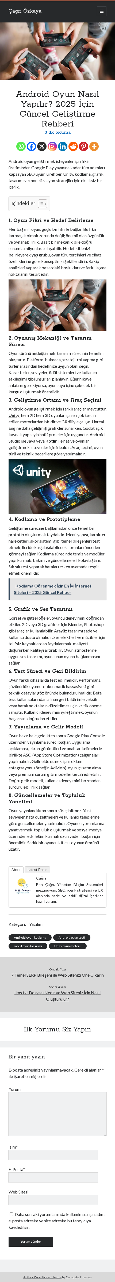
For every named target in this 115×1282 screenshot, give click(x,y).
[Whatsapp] (21, 146)
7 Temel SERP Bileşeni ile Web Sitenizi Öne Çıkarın (57, 974)
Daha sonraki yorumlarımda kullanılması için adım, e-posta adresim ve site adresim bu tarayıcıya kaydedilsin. (57, 1221)
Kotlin (51, 440)
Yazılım (36, 924)
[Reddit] (73, 146)
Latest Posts (37, 870)
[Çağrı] (22, 896)
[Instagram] (52, 146)
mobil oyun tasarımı (28, 946)
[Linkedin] (62, 146)
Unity (14, 415)
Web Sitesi (18, 1191)
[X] (42, 146)
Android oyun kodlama (30, 937)
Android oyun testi (72, 937)
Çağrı (41, 878)
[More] (94, 146)
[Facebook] (31, 146)
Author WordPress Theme (42, 1277)
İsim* (13, 1146)
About (16, 870)
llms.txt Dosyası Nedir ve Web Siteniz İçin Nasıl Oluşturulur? (57, 995)
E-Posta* (17, 1169)
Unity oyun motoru (67, 946)
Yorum (15, 1089)
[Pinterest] (83, 146)
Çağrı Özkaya (25, 11)
